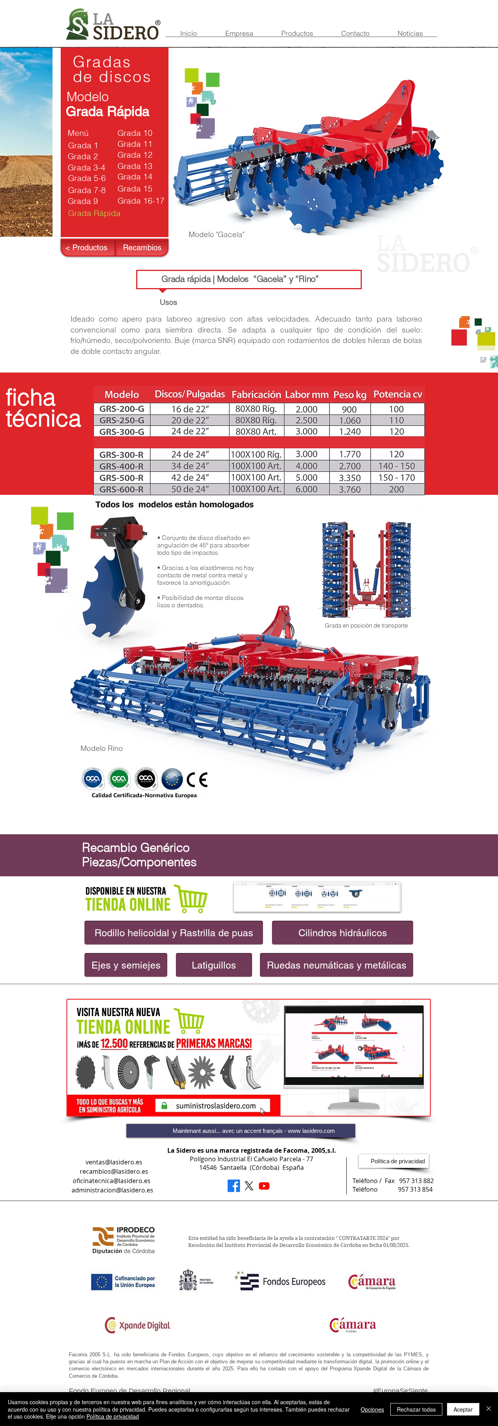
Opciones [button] (372, 1409)
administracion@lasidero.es (112, 1190)
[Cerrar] (488, 1409)
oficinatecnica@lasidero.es (112, 1180)
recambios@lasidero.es (114, 1171)
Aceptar (463, 1409)
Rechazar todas (416, 1409)
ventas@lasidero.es (114, 1162)
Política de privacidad (112, 1416)
